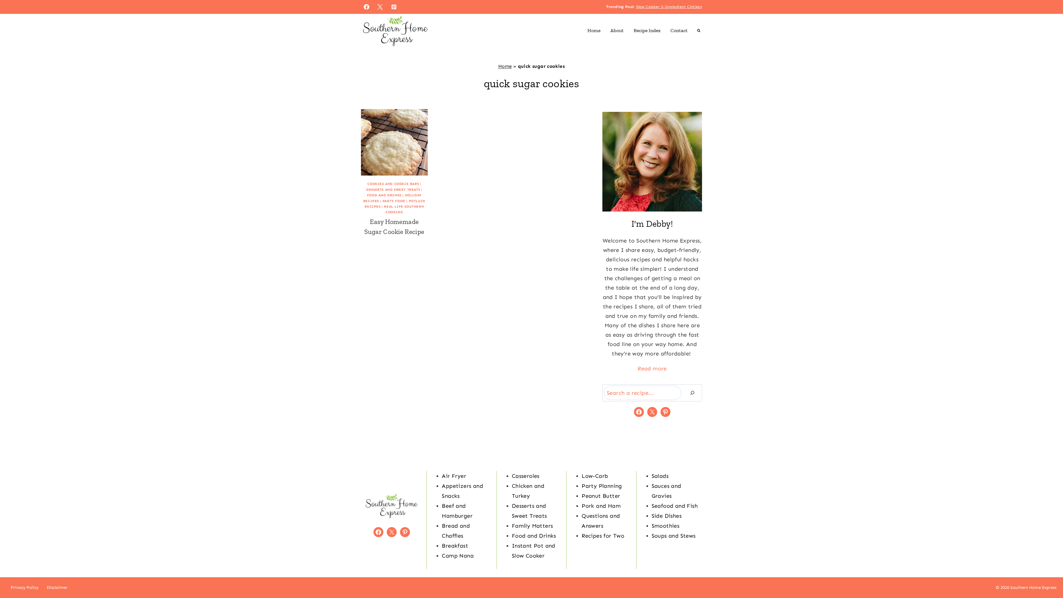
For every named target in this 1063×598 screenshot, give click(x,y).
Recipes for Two (603, 535)
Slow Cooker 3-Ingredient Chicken (669, 6)
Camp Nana (458, 555)
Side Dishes (667, 515)
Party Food (394, 201)
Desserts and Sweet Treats (393, 190)
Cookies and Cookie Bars (393, 184)
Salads (660, 476)
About (617, 30)
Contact (679, 30)
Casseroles (526, 476)
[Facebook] (366, 6)
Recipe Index (647, 30)
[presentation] (394, 142)
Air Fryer (454, 476)
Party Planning (602, 486)
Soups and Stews (674, 535)
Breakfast (455, 545)
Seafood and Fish (675, 505)
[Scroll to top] (1049, 575)
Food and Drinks (384, 195)
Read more (652, 368)
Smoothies (666, 525)
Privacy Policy (24, 587)
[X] (380, 6)
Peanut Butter (601, 496)
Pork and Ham (601, 505)
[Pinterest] (393, 6)
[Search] (692, 393)
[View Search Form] (698, 30)
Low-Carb (595, 476)
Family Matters (532, 525)
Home (593, 30)
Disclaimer (57, 587)
